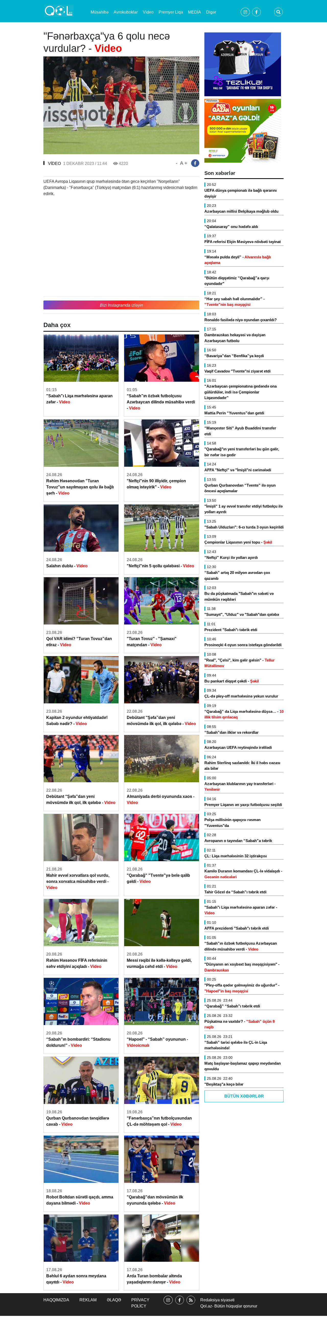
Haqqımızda (56, 1300)
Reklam (88, 1300)
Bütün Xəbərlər (244, 1096)
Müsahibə (100, 12)
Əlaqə (114, 1300)
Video (148, 12)
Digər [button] (211, 12)
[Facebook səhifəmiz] (179, 1304)
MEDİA (194, 12)
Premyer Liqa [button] (171, 12)
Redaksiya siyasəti (217, 1300)
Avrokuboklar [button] (126, 12)
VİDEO (54, 163)
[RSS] (190, 1304)
